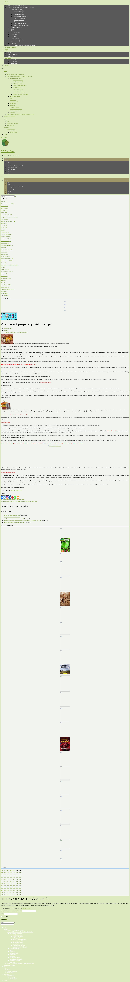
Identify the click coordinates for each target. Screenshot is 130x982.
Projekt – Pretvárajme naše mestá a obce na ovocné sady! (22, 45)
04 (8, 870)
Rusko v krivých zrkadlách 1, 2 (20, 85)
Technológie (5, 269)
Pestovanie (12, 105)
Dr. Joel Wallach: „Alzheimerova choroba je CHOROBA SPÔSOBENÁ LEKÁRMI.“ (22, 520)
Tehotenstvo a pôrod (7, 271)
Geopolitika (4, 223)
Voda (3, 282)
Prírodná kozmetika (12, 167)
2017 (2, 890)
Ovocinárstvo (13, 103)
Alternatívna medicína (7, 204)
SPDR (5, 118)
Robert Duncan (14, 63)
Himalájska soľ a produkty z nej (15, 166)
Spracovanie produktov (15, 111)
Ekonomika (4, 219)
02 (5, 870)
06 (11, 870)
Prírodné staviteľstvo (14, 107)
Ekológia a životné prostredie (9, 217)
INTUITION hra (10, 125)
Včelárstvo (12, 112)
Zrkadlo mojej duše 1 (18, 80)
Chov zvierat (13, 100)
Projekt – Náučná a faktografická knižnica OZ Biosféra (19, 76)
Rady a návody (5, 256)
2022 (2, 879)
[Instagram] (7, 497)
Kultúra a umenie (6, 234)
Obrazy (9, 171)
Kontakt (7, 65)
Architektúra (4, 206)
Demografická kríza (6, 215)
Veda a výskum (5, 278)
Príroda (3, 247)
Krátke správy (5, 232)
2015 (2, 894)
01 (4, 870)
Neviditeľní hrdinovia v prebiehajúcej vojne (14, 522)
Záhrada (4, 291)
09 (16, 872)
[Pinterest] (12, 497)
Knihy (9, 162)
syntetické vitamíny (18, 332)
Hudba (8, 121)
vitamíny (25, 332)
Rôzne (3, 263)
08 (14, 870)
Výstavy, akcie (5, 287)
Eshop (6, 160)
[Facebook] (2, 497)
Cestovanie (4, 208)
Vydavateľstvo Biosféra (10, 47)
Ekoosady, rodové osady (7, 221)
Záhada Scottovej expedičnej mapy (12, 515)
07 (13, 870)
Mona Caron (12, 131)
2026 (2, 870)
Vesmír (3, 280)
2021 (2, 881)
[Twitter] (4, 497)
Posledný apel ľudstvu (18, 83)
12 (20, 872)
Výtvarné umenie (11, 129)
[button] (65, 68)
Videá (6, 51)
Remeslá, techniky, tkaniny (16, 109)
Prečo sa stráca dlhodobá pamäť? (12, 517)
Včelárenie (4, 276)
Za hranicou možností (18, 91)
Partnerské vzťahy (6, 241)
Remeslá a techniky (6, 258)
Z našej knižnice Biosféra (7, 289)
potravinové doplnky (8, 332)
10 (17, 872)
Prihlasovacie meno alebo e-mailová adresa (11, 911)
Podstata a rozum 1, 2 (18, 87)
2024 (2, 875)
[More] (18, 497)
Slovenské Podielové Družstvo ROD (10, 265)
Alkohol (4, 201)
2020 (2, 883)
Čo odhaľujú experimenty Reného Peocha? (14, 519)
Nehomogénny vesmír (18, 89)
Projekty (5, 73)
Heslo (2, 914)
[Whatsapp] (15, 497)
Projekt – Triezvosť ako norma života (15, 74)
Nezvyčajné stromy (6, 236)
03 (7, 870)
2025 (2, 872)
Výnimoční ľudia (6, 285)
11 (19, 872)
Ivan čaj (3, 230)
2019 (2, 886)
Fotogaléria (6, 127)
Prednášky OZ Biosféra (12, 123)
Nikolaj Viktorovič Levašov (16, 78)
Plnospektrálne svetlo (7, 245)
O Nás (5, 71)
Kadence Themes (26, 908)
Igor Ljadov (4, 225)
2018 (2, 888)
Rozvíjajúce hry (11, 169)
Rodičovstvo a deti (6, 260)
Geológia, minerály (14, 102)
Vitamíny (6, 295)
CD (8, 173)
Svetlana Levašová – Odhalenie (20, 94)
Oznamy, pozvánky (6, 239)
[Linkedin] (10, 497)
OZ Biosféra (8, 151)
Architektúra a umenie (16, 27)
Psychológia (4, 254)
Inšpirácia (4, 228)
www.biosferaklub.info (16, 490)
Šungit (9, 164)
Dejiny (11, 98)
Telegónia (4, 274)
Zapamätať (5, 916)
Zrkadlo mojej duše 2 (18, 82)
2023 (2, 877)
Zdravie (4, 293)
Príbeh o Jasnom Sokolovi (19, 92)
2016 (2, 892)
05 (10, 870)
